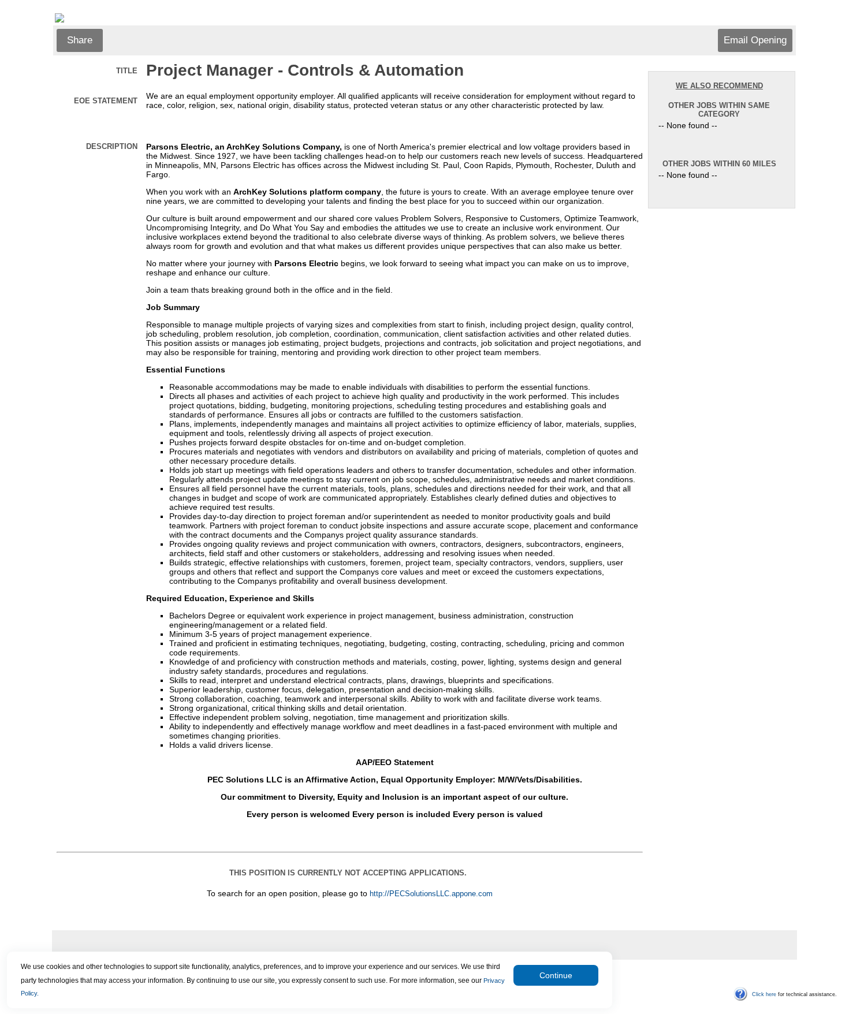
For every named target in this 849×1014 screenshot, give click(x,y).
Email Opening (755, 40)
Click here (764, 994)
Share (79, 40)
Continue (555, 975)
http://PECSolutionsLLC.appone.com (431, 894)
